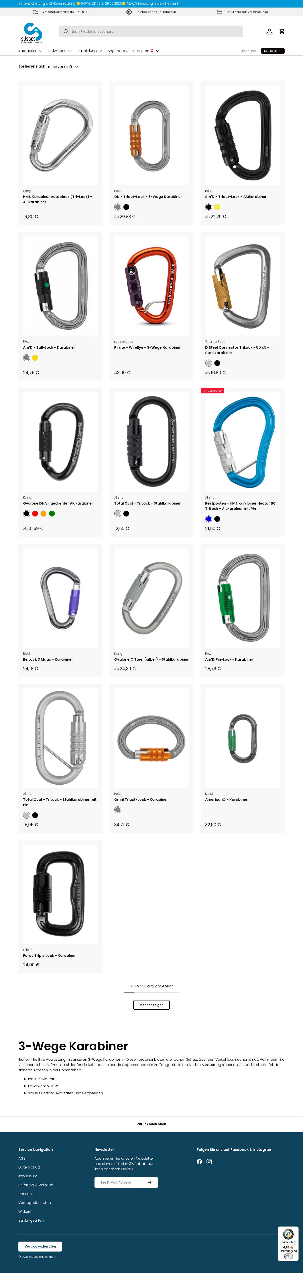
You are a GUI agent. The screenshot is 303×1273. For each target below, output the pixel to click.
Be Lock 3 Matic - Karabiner (48, 659)
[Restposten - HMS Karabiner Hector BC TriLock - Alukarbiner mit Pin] (242, 442)
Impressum (27, 1176)
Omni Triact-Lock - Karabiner (141, 799)
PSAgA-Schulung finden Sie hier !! (153, 3)
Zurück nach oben (151, 1124)
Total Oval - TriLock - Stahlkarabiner (147, 503)
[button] (282, 31)
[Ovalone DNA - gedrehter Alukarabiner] (60, 442)
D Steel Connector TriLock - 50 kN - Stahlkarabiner (237, 350)
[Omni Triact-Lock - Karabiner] (151, 738)
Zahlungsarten (31, 1220)
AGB (22, 1158)
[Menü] (296, 1229)
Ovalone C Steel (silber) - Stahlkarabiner (151, 659)
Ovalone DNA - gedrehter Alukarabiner (58, 503)
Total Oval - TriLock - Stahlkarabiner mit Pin (59, 802)
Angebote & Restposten (130, 50)
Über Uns (248, 51)
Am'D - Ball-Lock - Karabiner (49, 347)
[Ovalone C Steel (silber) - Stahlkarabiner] (151, 598)
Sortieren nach (31, 66)
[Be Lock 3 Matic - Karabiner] (60, 598)
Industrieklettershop (42, 1257)
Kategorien (27, 50)
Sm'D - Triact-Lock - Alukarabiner (236, 196)
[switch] (288, 1256)
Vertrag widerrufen (34, 1202)
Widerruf (25, 1211)
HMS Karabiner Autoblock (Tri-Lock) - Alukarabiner (57, 199)
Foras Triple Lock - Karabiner (49, 955)
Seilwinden (57, 50)
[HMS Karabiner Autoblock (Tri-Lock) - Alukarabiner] (60, 135)
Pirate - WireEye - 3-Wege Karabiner (147, 347)
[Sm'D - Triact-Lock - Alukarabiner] (242, 135)
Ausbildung (87, 50)
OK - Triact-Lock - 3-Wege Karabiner (148, 196)
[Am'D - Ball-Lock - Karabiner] (60, 286)
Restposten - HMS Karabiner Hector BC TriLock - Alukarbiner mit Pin (240, 506)
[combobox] (151, 31)
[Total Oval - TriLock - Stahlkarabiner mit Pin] (60, 738)
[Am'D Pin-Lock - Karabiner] (242, 598)
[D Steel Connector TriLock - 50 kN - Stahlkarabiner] (242, 286)
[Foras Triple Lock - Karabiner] (60, 894)
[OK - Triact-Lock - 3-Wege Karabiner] (151, 135)
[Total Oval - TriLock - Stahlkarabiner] (151, 442)
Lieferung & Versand (35, 1185)
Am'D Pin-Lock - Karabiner (229, 659)
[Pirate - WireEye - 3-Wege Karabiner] (151, 286)
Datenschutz (29, 1167)
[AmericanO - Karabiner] (242, 738)
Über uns (25, 1193)
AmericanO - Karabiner (226, 799)
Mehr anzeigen (151, 1005)
